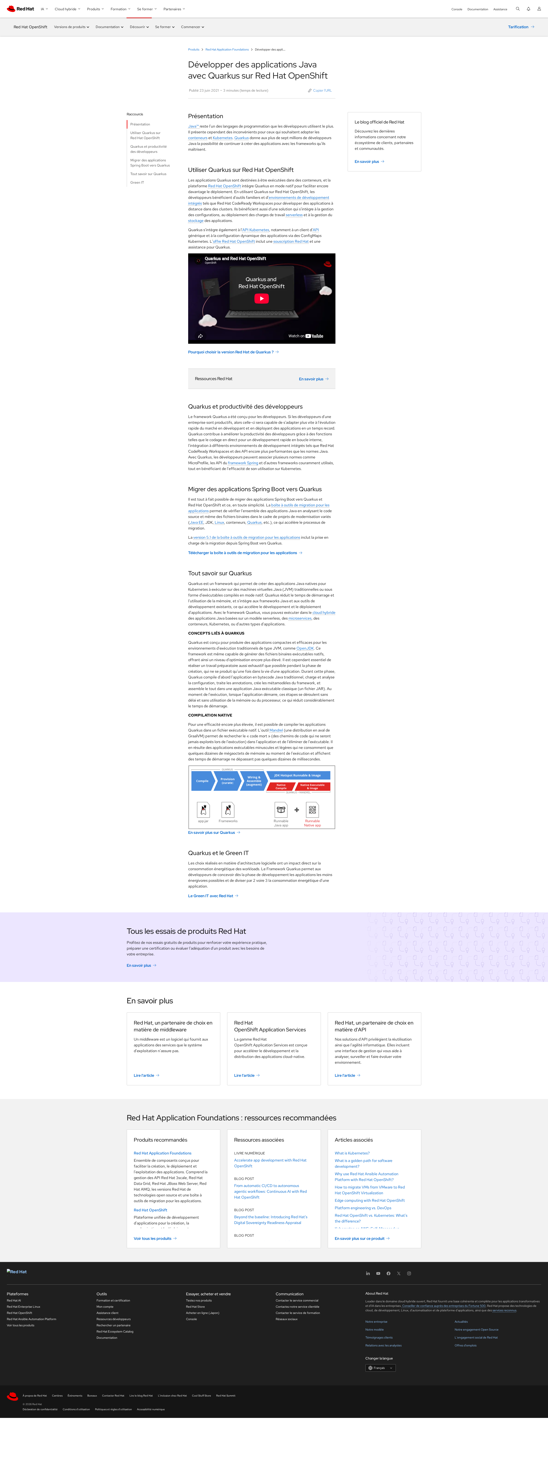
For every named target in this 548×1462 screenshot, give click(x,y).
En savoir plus (311, 378)
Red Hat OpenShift (30, 26)
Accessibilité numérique (151, 1409)
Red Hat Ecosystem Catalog (115, 1331)
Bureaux (92, 1395)
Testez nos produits (199, 1300)
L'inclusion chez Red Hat (172, 1395)
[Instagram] (409, 1275)
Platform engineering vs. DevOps (363, 1207)
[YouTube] (378, 1275)
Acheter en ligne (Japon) (202, 1313)
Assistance (500, 9)
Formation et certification (113, 1300)
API (316, 229)
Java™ (194, 126)
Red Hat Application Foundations (227, 49)
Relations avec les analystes (383, 1345)
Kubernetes (222, 137)
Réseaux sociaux (287, 1319)
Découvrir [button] (137, 27)
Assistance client (107, 1313)
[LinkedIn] (368, 1275)
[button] (320, 90)
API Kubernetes (255, 229)
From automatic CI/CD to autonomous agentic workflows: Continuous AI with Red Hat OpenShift (270, 1191)
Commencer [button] (190, 27)
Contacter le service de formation (298, 1313)
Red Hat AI (14, 1300)
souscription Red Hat (291, 241)
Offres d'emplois (466, 1345)
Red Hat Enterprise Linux (23, 1307)
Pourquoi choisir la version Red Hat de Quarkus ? (231, 352)
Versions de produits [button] (69, 27)
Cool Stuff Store (201, 1395)
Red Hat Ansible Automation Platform (31, 1319)
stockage (196, 220)
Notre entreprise (376, 1322)
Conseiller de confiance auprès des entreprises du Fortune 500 (443, 1306)
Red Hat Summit (225, 1395)
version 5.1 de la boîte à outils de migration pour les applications (246, 537)
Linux (219, 522)
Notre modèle (374, 1329)
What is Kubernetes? (352, 1153)
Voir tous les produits (152, 1238)
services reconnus (504, 1310)
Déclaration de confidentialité (40, 1409)
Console (456, 9)
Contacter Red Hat (113, 1395)
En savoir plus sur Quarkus (211, 832)
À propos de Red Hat (35, 1395)
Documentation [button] (108, 27)
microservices (300, 618)
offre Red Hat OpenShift (234, 241)
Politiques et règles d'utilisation (113, 1409)
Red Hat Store (195, 1307)
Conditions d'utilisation (76, 1409)
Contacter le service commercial (297, 1300)
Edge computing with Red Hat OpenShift (370, 1200)
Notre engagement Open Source (477, 1329)
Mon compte (105, 1307)
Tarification (518, 26)
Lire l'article (144, 1075)
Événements (75, 1395)
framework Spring (243, 462)
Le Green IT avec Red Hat (210, 895)
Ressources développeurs (114, 1319)
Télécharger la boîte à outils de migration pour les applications (242, 552)
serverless (294, 214)
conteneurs (197, 137)
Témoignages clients (379, 1337)
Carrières (57, 1395)
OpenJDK (305, 648)
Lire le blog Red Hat (141, 1395)
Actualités (461, 1322)
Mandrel (276, 730)
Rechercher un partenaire (114, 1325)
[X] (398, 1275)
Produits (194, 49)
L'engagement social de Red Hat (476, 1337)
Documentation (478, 9)
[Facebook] (388, 1275)
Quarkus (241, 137)
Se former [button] (163, 27)
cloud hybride (324, 612)
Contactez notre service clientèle (297, 1307)
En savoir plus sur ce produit (359, 1238)
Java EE (196, 522)
